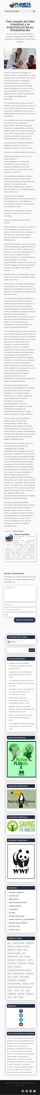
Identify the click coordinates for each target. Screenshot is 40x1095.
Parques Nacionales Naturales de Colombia (20, 987)
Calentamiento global (14, 953)
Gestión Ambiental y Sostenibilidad (22, 919)
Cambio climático (12, 956)
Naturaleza (25, 983)
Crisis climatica (12, 963)
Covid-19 (30, 960)
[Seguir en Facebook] (22, 1091)
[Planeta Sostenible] (9, 540)
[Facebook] (8, 545)
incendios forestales (18, 973)
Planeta (10, 990)
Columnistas (13, 909)
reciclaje (16, 990)
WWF (15, 997)
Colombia (27, 956)
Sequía (28, 990)
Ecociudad (31, 963)
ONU (32, 983)
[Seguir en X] (26, 1091)
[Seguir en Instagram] (30, 1091)
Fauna (9, 973)
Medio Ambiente (24, 977)
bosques (19, 950)
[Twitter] (10, 545)
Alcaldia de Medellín (18, 943)
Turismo (10, 997)
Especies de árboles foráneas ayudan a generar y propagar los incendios (21, 709)
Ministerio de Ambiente (14, 983)
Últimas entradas (18, 531)
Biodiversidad (14, 899)
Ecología (9, 36)
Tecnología (21, 994)
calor (23, 953)
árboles (21, 997)
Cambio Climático (15, 906)
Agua (9, 943)
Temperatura (29, 994)
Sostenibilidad (12, 994)
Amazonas (18, 946)
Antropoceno (14, 896)
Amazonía (26, 946)
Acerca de (8, 531)
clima (21, 956)
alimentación (30, 943)
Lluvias (9, 977)
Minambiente (22, 980)
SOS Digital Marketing (24, 1083)
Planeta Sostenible (21, 534)
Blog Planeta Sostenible (18, 902)
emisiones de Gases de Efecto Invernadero (19, 970)
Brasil (25, 950)
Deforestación (22, 963)
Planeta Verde (14, 930)
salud (22, 990)
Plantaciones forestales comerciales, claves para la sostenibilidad (19, 700)
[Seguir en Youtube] (34, 1091)
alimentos (10, 946)
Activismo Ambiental (25, 34)
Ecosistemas (17, 967)
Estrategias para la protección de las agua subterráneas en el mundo (21, 691)
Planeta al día (14, 926)
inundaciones (29, 973)
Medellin (15, 977)
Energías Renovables (20, 36)
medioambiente (12, 980)
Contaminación (21, 960)
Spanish (13, 642)
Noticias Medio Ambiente (18, 923)
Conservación (11, 960)
